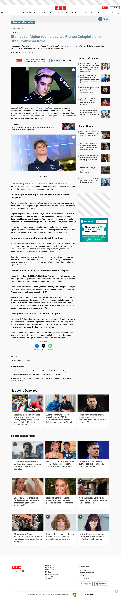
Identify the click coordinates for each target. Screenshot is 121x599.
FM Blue (48, 572)
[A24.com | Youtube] (23, 571)
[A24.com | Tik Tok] (27, 571)
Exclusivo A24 (38, 13)
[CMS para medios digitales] (88, 595)
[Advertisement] (94, 204)
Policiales (78, 13)
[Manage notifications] (116, 591)
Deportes (93, 13)
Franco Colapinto (21, 28)
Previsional (86, 13)
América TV (49, 579)
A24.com (48, 565)
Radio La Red (114, 8)
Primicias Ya (69, 13)
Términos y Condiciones (87, 573)
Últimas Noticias (27, 13)
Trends (100, 13)
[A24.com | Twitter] (16, 571)
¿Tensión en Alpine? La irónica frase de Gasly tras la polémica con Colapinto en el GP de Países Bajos (33, 128)
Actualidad (61, 13)
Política (46, 13)
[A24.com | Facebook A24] (13, 571)
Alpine (29, 28)
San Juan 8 (49, 576)
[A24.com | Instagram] (20, 571)
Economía (53, 13)
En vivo (105, 8)
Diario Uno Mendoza (52, 574)
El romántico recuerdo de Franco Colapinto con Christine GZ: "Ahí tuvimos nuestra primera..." (41, 371)
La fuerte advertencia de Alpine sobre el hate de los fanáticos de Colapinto (35, 375)
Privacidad (82, 570)
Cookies (81, 575)
